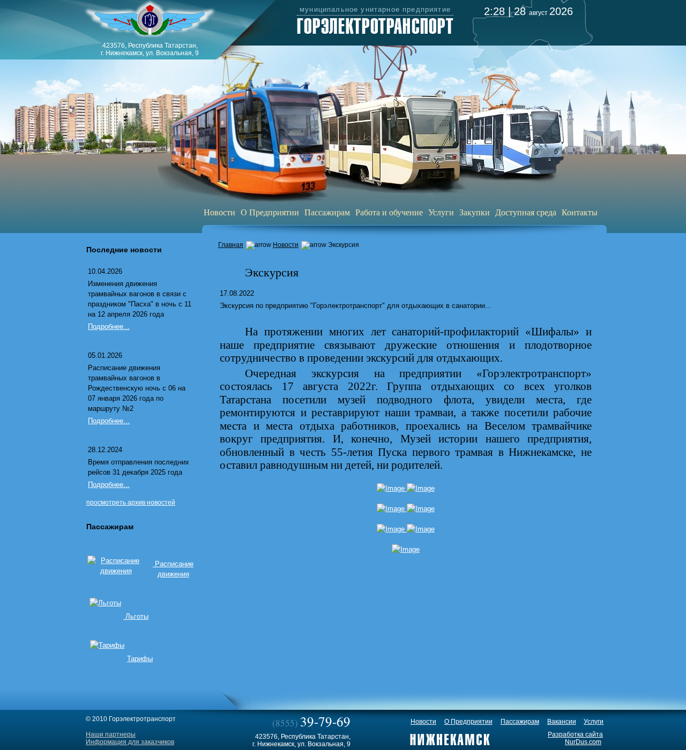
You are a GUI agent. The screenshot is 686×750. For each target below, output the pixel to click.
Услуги (441, 212)
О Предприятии (270, 212)
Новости (219, 212)
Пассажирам (327, 212)
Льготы (135, 616)
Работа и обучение (389, 212)
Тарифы (140, 659)
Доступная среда (525, 212)
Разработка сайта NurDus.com (575, 738)
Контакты (580, 212)
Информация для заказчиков (130, 742)
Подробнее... (109, 326)
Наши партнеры (111, 734)
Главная (230, 245)
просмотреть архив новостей (130, 502)
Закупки (474, 212)
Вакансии (561, 721)
